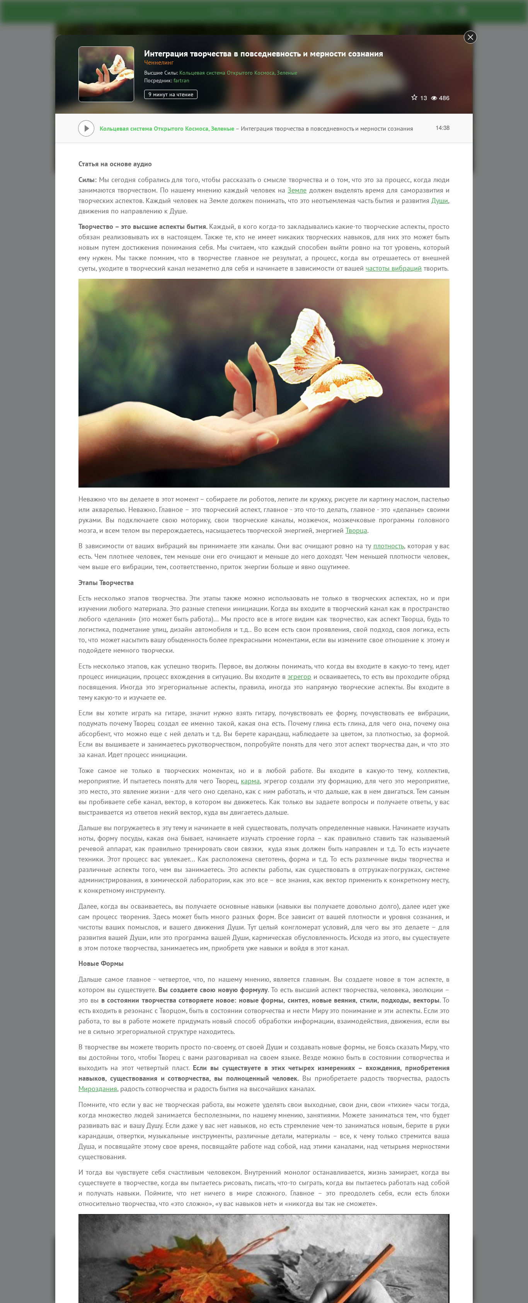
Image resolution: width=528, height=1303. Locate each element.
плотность (388, 545)
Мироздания (97, 1088)
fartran (181, 80)
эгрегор (299, 676)
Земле (297, 190)
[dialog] (264, 651)
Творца (356, 530)
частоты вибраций (394, 268)
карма (250, 780)
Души (439, 200)
